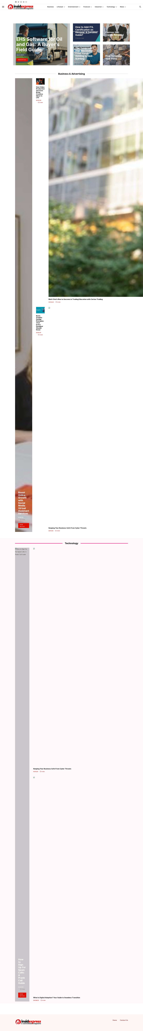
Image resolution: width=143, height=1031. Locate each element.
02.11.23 (51, 530)
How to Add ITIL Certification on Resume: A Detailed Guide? (86, 31)
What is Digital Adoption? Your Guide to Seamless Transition (56, 998)
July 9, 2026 (20, 55)
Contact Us (124, 1020)
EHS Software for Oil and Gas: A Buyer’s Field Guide (39, 44)
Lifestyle (60, 7)
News (122, 7)
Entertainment (73, 7)
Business (50, 7)
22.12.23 (38, 332)
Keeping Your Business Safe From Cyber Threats (67, 528)
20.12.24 (38, 100)
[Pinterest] (23, 2)
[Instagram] (21, 2)
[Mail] (26, 2)
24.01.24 (20, 987)
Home (115, 1020)
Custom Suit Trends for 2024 (114, 33)
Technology (111, 7)
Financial (86, 7)
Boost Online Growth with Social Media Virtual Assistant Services (23, 503)
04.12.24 (51, 302)
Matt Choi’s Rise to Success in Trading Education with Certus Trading (76, 299)
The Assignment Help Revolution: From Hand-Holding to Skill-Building (84, 53)
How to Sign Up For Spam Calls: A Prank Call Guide (22, 971)
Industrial (98, 7)
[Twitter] (18, 2)
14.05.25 (20, 517)
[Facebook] (16, 2)
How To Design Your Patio (113, 57)
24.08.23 (36, 1000)
